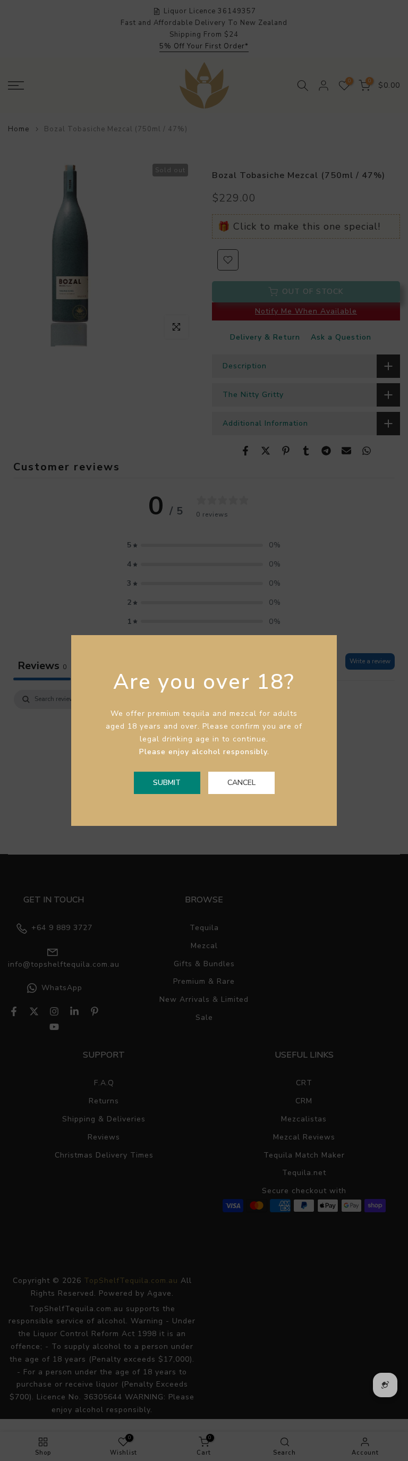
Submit (167, 783)
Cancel (241, 783)
